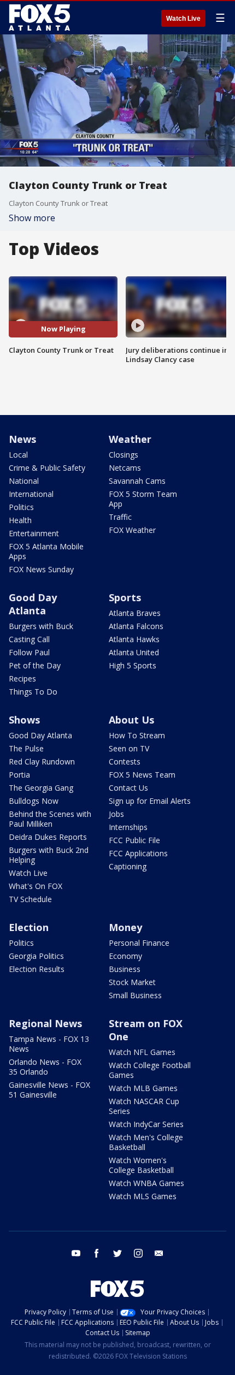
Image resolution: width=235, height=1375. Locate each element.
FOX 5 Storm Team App (143, 499)
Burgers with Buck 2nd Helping (49, 855)
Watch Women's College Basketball (141, 1165)
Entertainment (34, 533)
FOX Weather (132, 530)
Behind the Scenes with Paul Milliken (50, 819)
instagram (138, 1253)
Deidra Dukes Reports (48, 837)
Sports (125, 597)
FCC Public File (134, 840)
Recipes (22, 678)
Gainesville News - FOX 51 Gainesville (49, 1090)
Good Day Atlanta (33, 604)
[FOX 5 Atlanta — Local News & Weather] (40, 17)
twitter (117, 1253)
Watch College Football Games (150, 1070)
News (22, 439)
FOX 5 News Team (142, 774)
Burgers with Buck (41, 626)
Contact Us (128, 788)
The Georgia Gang (41, 788)
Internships (128, 827)
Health (20, 520)
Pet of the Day (35, 665)
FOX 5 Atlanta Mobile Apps (46, 551)
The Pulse (26, 748)
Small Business (135, 995)
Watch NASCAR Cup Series (144, 1106)
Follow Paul (29, 652)
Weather (130, 439)
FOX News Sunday (41, 569)
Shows (24, 719)
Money (125, 927)
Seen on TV (129, 748)
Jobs (116, 814)
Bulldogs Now (33, 801)
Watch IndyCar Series (146, 1124)
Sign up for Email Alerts (150, 801)
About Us (131, 719)
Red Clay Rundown (42, 761)
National (24, 481)
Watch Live (183, 18)
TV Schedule (30, 899)
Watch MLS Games (143, 1196)
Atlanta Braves (135, 613)
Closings (123, 454)
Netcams (125, 468)
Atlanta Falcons (136, 626)
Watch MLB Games (143, 1088)
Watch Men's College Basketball (146, 1142)
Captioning (127, 866)
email (159, 1253)
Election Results (36, 969)
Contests (124, 761)
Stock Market (132, 982)
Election (29, 927)
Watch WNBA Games (146, 1183)
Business (124, 969)
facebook (96, 1253)
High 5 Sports (132, 665)
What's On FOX (35, 886)
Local (18, 454)
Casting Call (29, 639)
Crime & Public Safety (47, 468)
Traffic (120, 517)
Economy (125, 956)
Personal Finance (139, 943)
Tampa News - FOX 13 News (49, 1044)
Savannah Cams (137, 481)
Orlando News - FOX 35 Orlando (45, 1067)
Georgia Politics (36, 956)
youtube (76, 1253)
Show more (32, 218)
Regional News (45, 1023)
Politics (21, 507)
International (31, 494)
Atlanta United (134, 652)
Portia (19, 774)
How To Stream (137, 735)
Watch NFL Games (142, 1052)
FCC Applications (138, 853)
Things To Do (33, 691)
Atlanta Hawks (134, 639)
